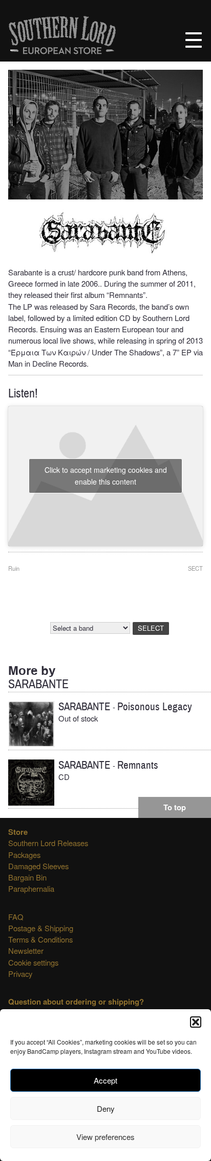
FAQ (16, 916)
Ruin (13, 568)
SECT (195, 568)
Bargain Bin (27, 877)
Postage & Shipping (40, 928)
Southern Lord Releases (48, 842)
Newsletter (26, 950)
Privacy (20, 973)
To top (174, 807)
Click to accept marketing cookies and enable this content (106, 476)
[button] (196, 1022)
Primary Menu (193, 40)
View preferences (105, 1136)
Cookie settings (33, 962)
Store (18, 831)
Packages (24, 854)
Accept (105, 1080)
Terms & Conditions (40, 939)
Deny (106, 1108)
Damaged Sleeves (38, 865)
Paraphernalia (31, 888)
